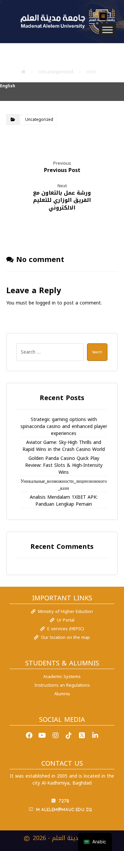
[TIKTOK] (68, 735)
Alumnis (62, 694)
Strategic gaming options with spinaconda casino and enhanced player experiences (64, 426)
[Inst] (55, 735)
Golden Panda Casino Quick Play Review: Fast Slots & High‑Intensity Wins (64, 465)
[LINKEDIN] (95, 735)
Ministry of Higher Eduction (65, 611)
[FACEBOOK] (29, 735)
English (7, 86)
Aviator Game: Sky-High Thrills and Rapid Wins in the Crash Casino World (63, 446)
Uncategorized (39, 119)
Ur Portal (65, 620)
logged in (46, 302)
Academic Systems (62, 676)
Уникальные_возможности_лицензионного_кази (64, 485)
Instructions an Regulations (62, 685)
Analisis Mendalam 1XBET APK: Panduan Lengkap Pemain (64, 501)
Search (97, 352)
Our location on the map (65, 637)
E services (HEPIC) (65, 629)
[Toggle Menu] (107, 30)
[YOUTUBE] (42, 735)
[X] (82, 735)
